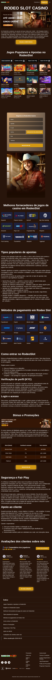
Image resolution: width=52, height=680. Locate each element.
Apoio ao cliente (7, 631)
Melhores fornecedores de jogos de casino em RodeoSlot (18, 611)
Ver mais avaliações (26, 588)
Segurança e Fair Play (9, 628)
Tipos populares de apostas (10, 614)
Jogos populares (5, 60)
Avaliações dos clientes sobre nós (12, 634)
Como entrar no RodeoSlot (10, 621)
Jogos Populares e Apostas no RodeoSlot (14, 604)
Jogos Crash (31, 60)
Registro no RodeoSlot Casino (11, 607)
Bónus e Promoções (8, 624)
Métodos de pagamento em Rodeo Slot (14, 617)
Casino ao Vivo (18, 60)
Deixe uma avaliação (42, 548)
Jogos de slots (44, 60)
